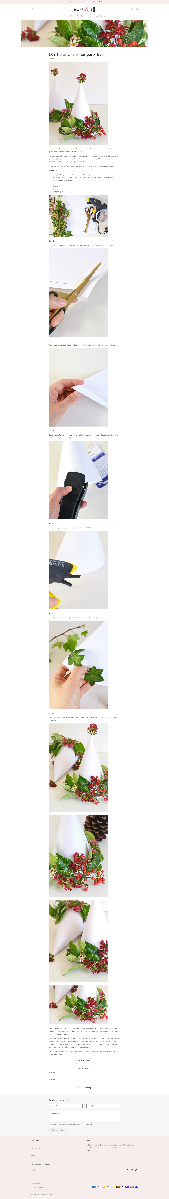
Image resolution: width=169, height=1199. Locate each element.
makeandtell (38, 1194)
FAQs (32, 1152)
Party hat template (85, 1068)
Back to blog (85, 1088)
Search (33, 1145)
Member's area (36, 1148)
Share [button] (53, 1079)
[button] (33, 9)
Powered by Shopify (47, 1194)
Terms (33, 1159)
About (33, 1155)
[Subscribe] (64, 1170)
